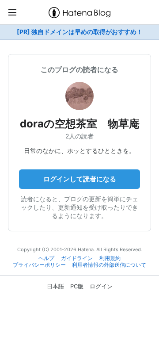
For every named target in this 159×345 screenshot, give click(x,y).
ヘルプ (46, 258)
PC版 (76, 286)
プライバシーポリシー (39, 265)
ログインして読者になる (79, 179)
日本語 (55, 286)
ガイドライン (77, 258)
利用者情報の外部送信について (109, 265)
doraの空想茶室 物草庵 (80, 123)
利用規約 (110, 258)
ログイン (101, 286)
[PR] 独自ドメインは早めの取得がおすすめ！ (80, 31)
